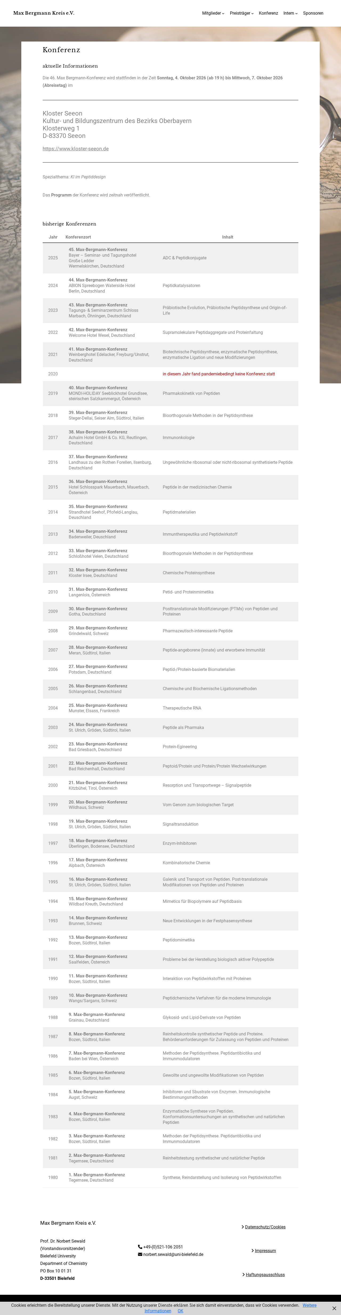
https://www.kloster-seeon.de (76, 149)
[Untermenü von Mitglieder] (223, 13)
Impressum (265, 1250)
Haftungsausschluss (265, 1274)
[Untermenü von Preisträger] (252, 13)
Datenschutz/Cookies (265, 1227)
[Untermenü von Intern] (296, 13)
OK (180, 1310)
